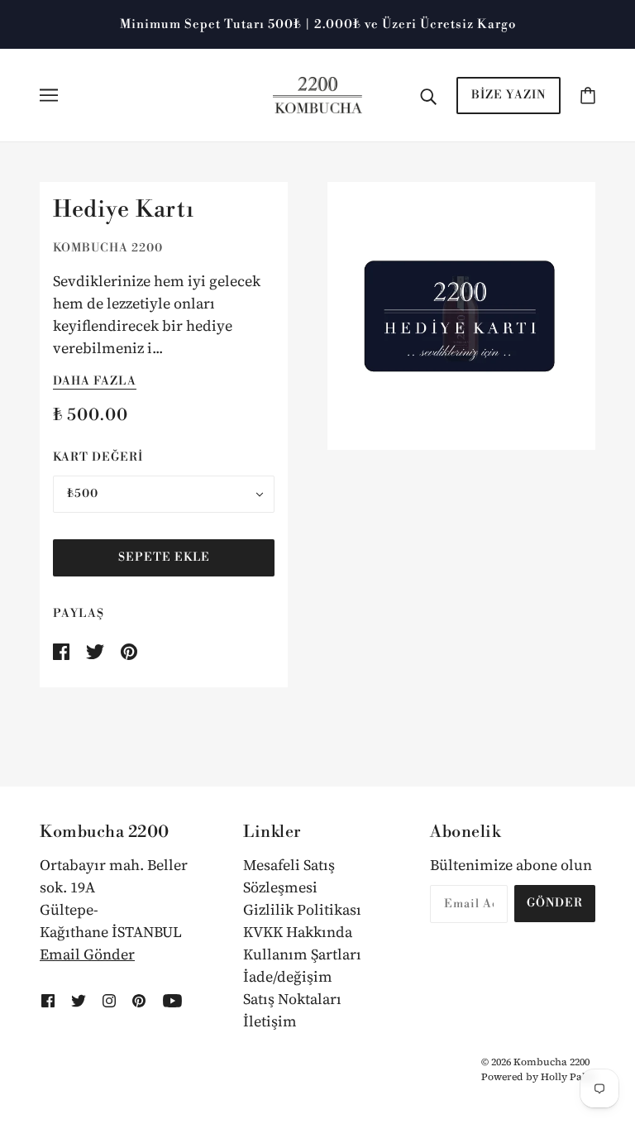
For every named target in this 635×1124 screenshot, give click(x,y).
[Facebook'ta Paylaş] (62, 650)
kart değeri (98, 457)
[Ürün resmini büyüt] (461, 316)
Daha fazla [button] (94, 382)
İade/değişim (287, 976)
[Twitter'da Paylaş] (96, 650)
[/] (318, 93)
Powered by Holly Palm (538, 1076)
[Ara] (428, 95)
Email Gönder (87, 954)
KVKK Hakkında (297, 931)
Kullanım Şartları (302, 954)
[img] (48, 998)
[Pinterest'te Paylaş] (129, 650)
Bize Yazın (508, 95)
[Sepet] (587, 95)
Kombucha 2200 (108, 248)
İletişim (270, 1021)
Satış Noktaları (292, 998)
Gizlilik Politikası (302, 909)
